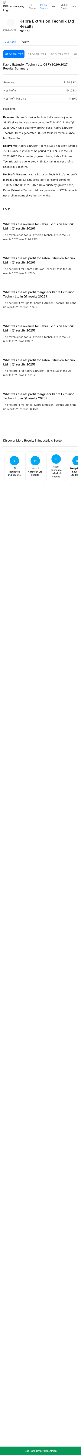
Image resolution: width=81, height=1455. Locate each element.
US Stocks (32, 7)
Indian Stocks (43, 7)
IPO (74, 6)
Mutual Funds (64, 7)
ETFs (54, 6)
